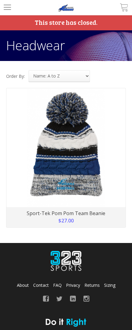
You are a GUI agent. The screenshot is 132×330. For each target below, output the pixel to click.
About (23, 285)
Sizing (109, 285)
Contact (41, 285)
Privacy (73, 285)
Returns (92, 285)
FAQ (57, 285)
